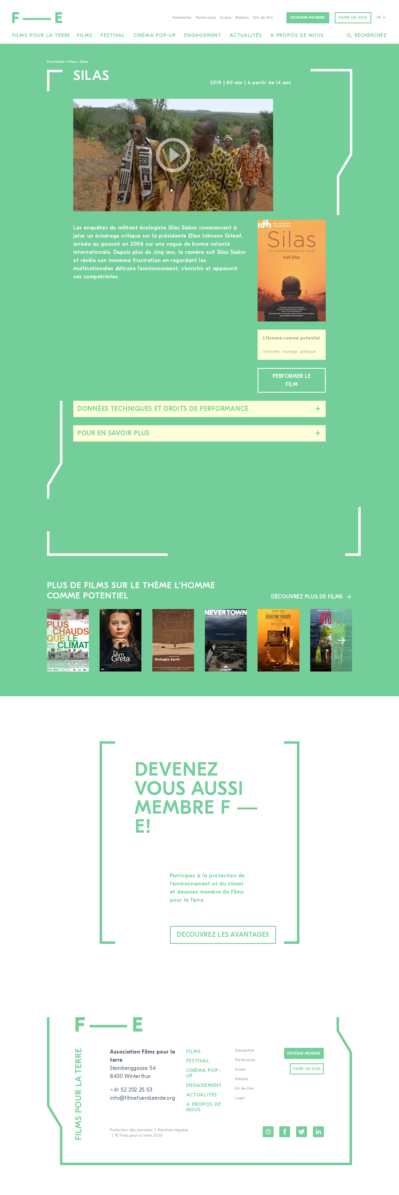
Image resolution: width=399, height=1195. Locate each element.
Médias (242, 17)
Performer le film (292, 380)
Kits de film (263, 17)
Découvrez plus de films (307, 597)
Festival (113, 35)
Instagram (268, 1131)
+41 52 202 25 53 (131, 1090)
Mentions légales (173, 1130)
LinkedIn (318, 1131)
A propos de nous (297, 35)
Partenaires (206, 17)
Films (85, 35)
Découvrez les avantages (223, 934)
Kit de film (244, 1088)
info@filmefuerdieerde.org (142, 1098)
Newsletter (182, 17)
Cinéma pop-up (154, 35)
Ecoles (225, 17)
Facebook (284, 1131)
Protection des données (131, 1130)
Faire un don (353, 17)
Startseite (56, 62)
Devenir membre (308, 17)
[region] (305, 155)
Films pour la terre (41, 35)
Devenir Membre (304, 1053)
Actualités (246, 35)
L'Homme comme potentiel (291, 338)
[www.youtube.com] (173, 155)
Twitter (301, 1131)
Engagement (202, 35)
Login (240, 1098)
